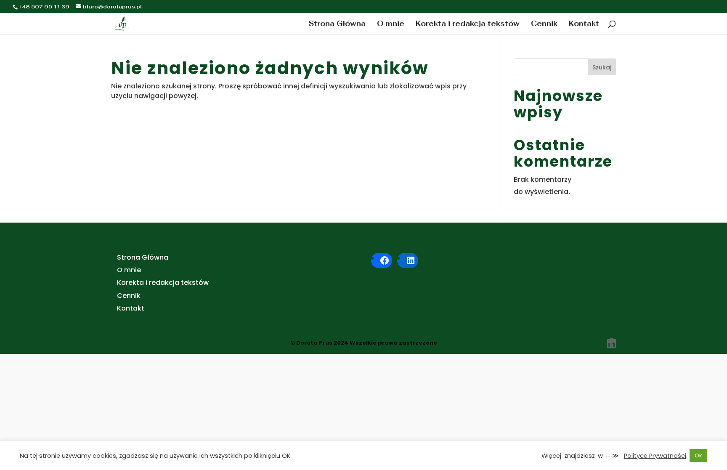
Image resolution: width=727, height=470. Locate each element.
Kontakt (584, 24)
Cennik (544, 24)
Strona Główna (337, 24)
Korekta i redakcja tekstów (468, 24)
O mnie (390, 24)
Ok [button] (698, 455)
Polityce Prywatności (655, 455)
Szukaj (601, 67)
